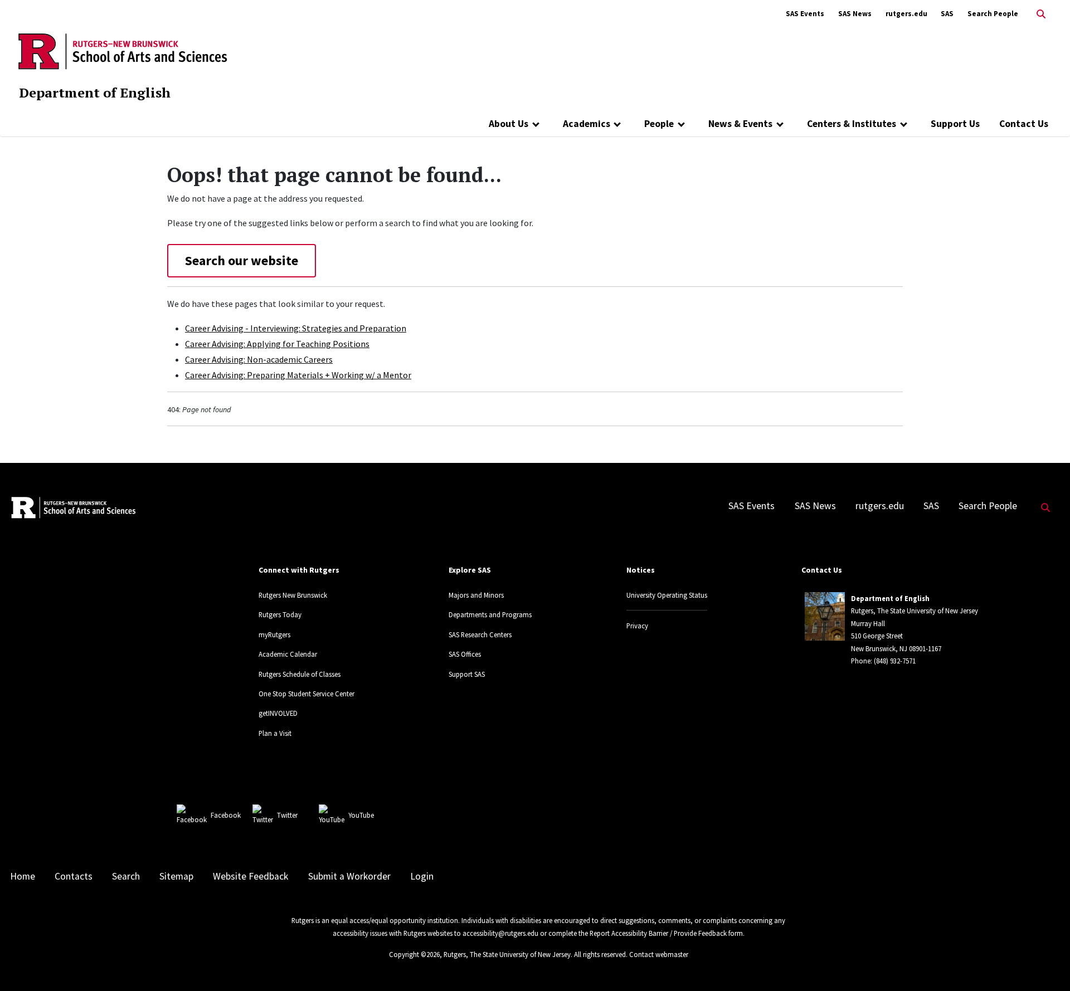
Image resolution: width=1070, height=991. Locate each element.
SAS (947, 13)
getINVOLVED (278, 713)
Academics (586, 124)
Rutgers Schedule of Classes (300, 674)
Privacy (637, 625)
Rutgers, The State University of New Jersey (507, 954)
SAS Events (805, 13)
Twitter (287, 815)
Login (422, 876)
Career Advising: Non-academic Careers (259, 359)
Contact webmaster (658, 954)
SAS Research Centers (480, 634)
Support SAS (467, 674)
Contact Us (1023, 124)
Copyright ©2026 (414, 954)
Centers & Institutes (851, 124)
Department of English (95, 92)
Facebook (226, 815)
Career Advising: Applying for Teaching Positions (277, 343)
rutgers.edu (906, 13)
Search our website (241, 260)
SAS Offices (465, 654)
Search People (992, 13)
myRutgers (274, 634)
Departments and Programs (490, 614)
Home (22, 876)
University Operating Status (666, 594)
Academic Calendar (288, 654)
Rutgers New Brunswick (293, 594)
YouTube (361, 815)
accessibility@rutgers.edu (500, 933)
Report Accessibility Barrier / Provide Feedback (658, 933)
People (659, 124)
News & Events (740, 124)
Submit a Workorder (349, 876)
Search (126, 876)
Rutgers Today (280, 614)
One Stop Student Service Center (306, 693)
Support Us (955, 124)
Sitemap (176, 876)
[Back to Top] (1045, 964)
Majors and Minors (476, 594)
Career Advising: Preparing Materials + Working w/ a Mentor (298, 374)
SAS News (855, 13)
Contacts (74, 876)
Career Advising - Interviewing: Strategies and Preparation (295, 328)
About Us (508, 124)
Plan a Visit (275, 733)
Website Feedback (250, 876)
